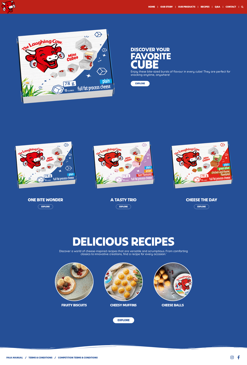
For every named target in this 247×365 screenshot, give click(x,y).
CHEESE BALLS (173, 305)
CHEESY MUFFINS (123, 305)
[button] (242, 7)
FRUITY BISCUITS (74, 305)
